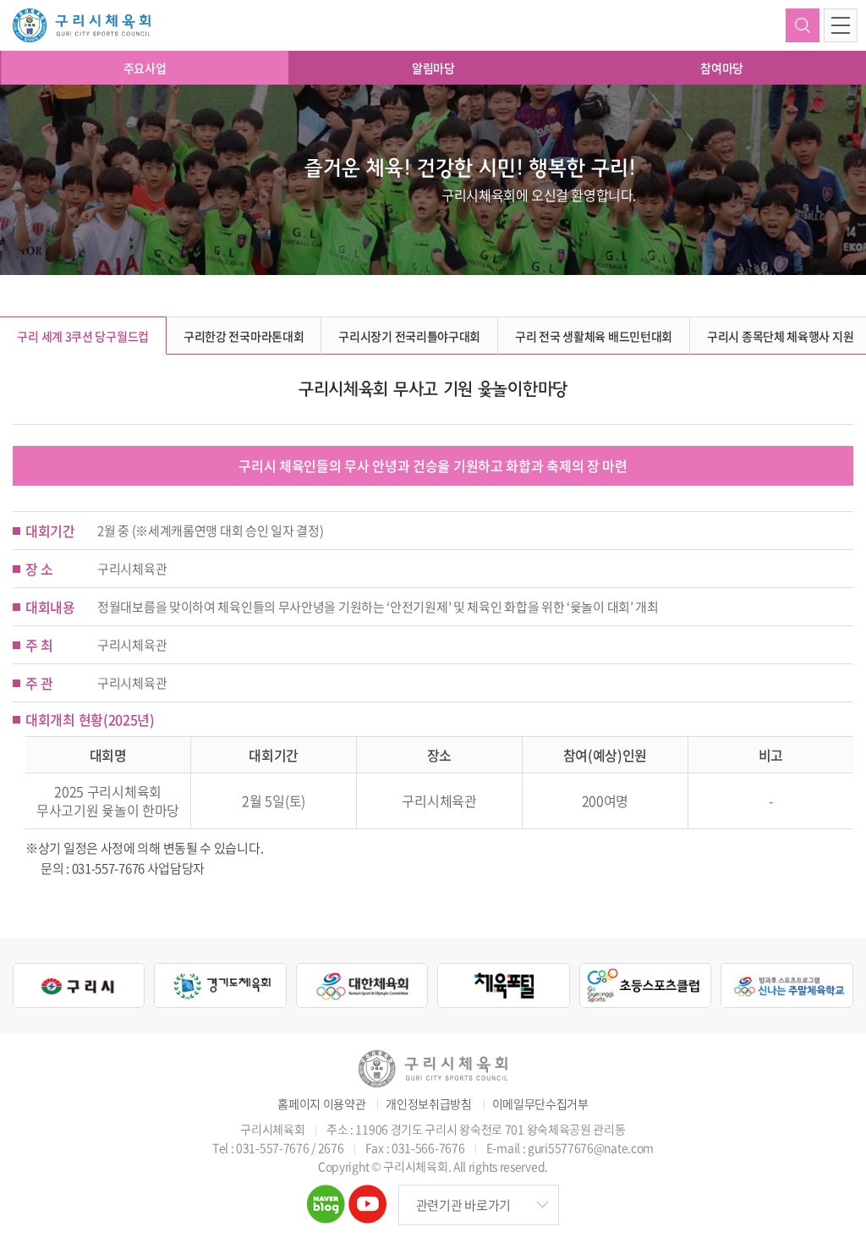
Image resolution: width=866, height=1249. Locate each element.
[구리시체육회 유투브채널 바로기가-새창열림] (367, 1196)
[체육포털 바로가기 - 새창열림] (503, 986)
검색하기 (802, 25)
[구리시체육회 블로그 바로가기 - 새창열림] (326, 1196)
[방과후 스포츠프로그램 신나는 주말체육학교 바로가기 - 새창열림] (786, 986)
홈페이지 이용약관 (321, 1104)
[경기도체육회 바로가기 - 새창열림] (220, 986)
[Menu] (841, 25)
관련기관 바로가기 (463, 1205)
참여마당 (721, 67)
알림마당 (433, 67)
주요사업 (145, 67)
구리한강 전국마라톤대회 (244, 335)
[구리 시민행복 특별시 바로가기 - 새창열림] (79, 986)
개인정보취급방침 (429, 1104)
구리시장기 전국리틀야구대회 (409, 335)
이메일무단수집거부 (540, 1104)
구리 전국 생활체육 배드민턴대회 (593, 335)
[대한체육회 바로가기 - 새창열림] (362, 986)
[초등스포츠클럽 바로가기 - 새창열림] (645, 986)
